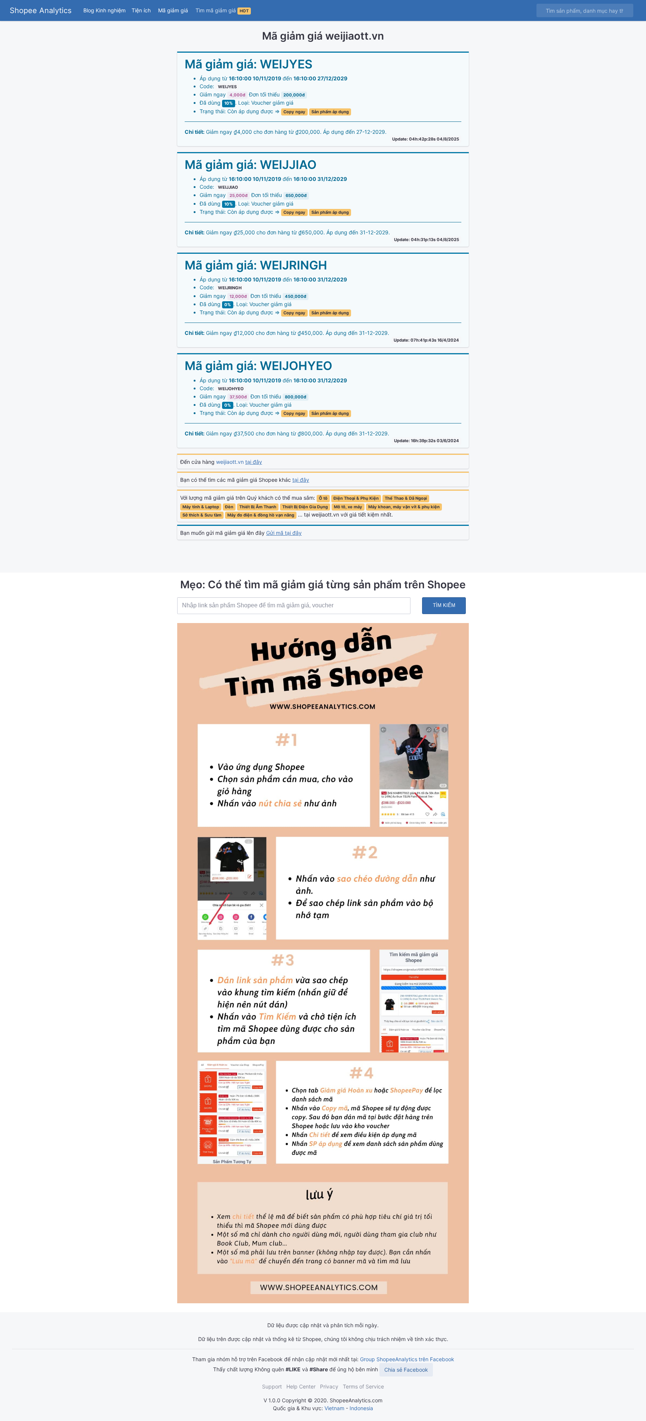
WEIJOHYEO (231, 388)
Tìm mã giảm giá (222, 10)
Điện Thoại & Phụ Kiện (356, 498)
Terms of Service (363, 1386)
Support (272, 1386)
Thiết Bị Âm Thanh (257, 506)
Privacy (329, 1386)
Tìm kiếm (444, 605)
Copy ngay (294, 111)
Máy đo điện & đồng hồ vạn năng (260, 515)
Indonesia (361, 1408)
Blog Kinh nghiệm (104, 10)
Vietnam (334, 1408)
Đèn (229, 506)
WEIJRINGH (230, 287)
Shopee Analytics (40, 10)
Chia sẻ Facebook (406, 1369)
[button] (142, 10)
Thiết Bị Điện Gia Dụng (305, 506)
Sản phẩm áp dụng (330, 111)
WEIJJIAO (228, 187)
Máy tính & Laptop (200, 506)
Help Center (301, 1386)
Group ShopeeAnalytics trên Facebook (407, 1359)
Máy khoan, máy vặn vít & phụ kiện (404, 506)
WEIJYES (227, 86)
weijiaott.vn (239, 462)
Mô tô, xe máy (348, 506)
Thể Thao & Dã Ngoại (406, 498)
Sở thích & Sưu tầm (201, 515)
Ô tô (323, 498)
